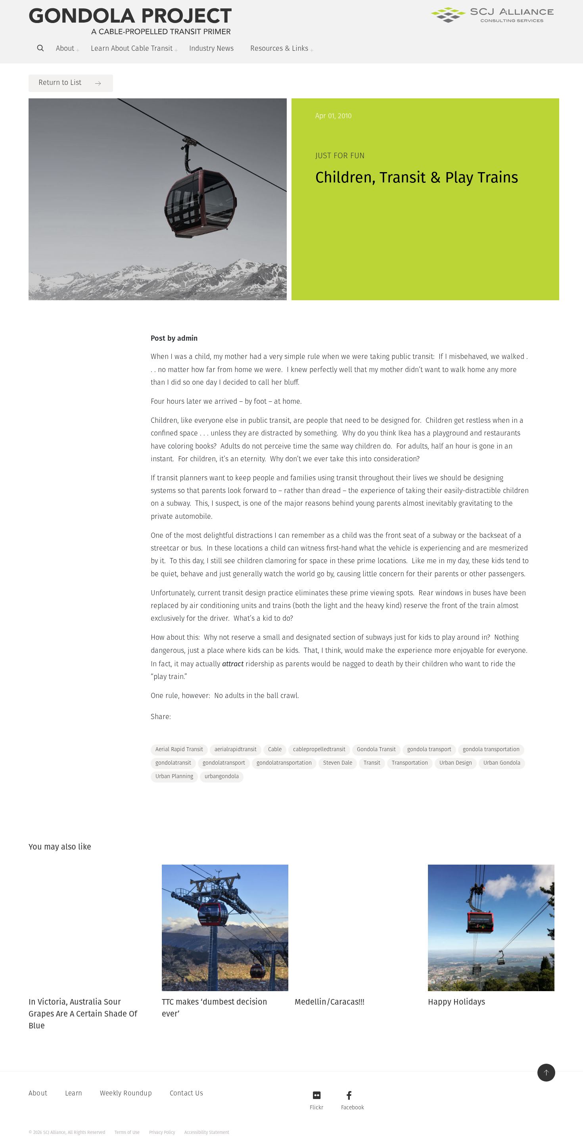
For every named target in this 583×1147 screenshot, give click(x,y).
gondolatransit (173, 763)
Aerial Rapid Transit (179, 750)
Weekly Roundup (126, 1093)
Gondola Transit (376, 750)
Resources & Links (279, 49)
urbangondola (222, 777)
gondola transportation (491, 750)
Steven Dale (337, 763)
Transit (372, 763)
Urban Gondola (501, 763)
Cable (275, 750)
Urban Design (455, 763)
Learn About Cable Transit (132, 49)
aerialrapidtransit (236, 750)
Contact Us (186, 1093)
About (65, 49)
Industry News (211, 49)
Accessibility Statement (206, 1132)
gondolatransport (224, 763)
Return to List (59, 83)
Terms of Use (127, 1132)
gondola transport (429, 750)
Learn (73, 1093)
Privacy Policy (162, 1132)
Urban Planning (174, 777)
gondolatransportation (284, 763)
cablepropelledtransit (319, 750)
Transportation (410, 763)
